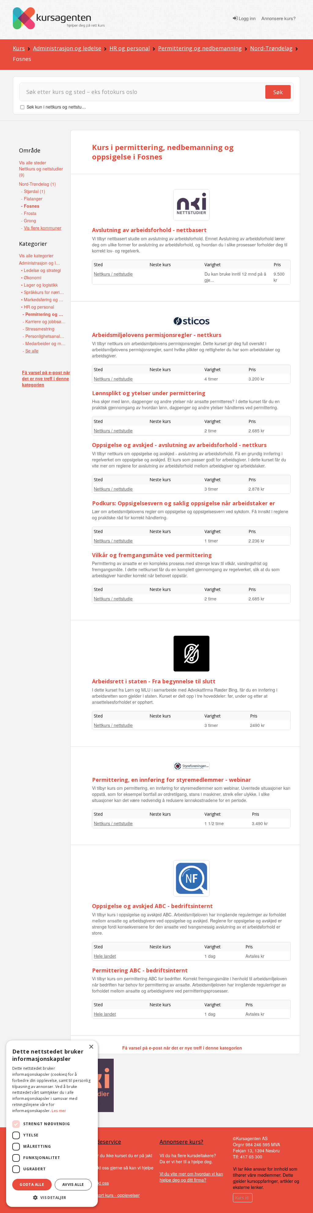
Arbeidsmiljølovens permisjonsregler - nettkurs (156, 334)
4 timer (211, 379)
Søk (278, 92)
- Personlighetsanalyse (44, 336)
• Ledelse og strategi (41, 270)
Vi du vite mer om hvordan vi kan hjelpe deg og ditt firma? (191, 1177)
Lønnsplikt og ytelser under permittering (148, 393)
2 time (210, 431)
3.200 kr (256, 379)
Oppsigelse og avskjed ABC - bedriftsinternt (152, 906)
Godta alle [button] (32, 1184)
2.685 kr (256, 431)
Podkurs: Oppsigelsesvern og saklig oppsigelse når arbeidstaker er (183, 503)
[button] (52, 1197)
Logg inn (247, 18)
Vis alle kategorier (36, 255)
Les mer (59, 1110)
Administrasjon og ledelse (67, 48)
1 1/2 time (214, 823)
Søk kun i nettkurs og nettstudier (58, 107)
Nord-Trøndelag (271, 48)
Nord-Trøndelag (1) (37, 184)
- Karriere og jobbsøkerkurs (44, 321)
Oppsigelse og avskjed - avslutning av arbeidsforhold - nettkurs (179, 445)
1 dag (209, 956)
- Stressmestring (38, 329)
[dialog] (52, 1123)
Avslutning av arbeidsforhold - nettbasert (149, 230)
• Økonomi (31, 277)
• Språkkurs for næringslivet (42, 292)
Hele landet (105, 956)
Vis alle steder (32, 162)
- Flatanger (31, 198)
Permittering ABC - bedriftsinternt (140, 970)
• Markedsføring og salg (42, 299)
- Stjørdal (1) (33, 191)
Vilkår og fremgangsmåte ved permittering (152, 555)
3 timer (211, 489)
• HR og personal (37, 307)
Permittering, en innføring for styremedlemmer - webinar (171, 779)
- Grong (28, 220)
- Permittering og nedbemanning (44, 314)
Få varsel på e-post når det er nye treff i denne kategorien (46, 378)
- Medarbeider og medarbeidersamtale (44, 343)
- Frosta (28, 213)
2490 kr (257, 725)
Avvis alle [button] (73, 1184)
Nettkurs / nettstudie (113, 274)
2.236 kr (256, 541)
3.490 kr (260, 823)
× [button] (91, 1047)
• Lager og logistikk (39, 285)
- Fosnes (30, 206)
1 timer (211, 541)
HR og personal (129, 48)
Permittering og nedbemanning (200, 48)
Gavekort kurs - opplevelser (113, 1195)
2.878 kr (256, 489)
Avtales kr (254, 956)
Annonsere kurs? (278, 18)
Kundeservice (103, 1141)
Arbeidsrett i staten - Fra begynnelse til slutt (153, 681)
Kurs (19, 48)
